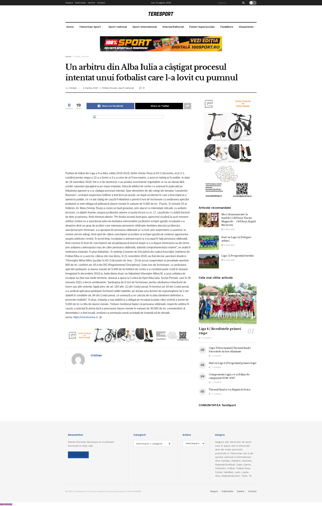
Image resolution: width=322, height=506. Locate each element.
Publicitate (80, 3)
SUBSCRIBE (78, 454)
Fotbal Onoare (81, 56)
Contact (101, 3)
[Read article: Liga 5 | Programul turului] (209, 261)
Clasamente (246, 26)
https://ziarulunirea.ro (85, 317)
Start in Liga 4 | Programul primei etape (232, 363)
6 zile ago (229, 260)
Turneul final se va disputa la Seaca (229, 389)
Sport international (144, 26)
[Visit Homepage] (161, 14)
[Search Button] (243, 2)
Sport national (118, 26)
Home (70, 26)
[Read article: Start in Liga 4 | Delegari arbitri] (209, 243)
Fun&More (226, 26)
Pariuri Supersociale (202, 26)
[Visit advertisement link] (161, 46)
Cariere (91, 3)
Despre (69, 3)
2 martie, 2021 (90, 88)
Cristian (73, 88)
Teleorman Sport (90, 26)
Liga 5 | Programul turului (237, 255)
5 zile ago (229, 229)
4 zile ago (229, 245)
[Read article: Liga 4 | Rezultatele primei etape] (228, 303)
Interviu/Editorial (173, 26)
